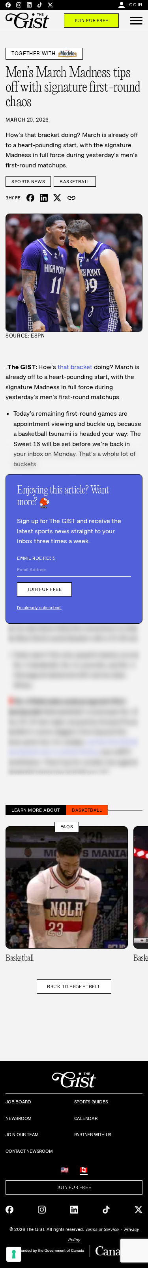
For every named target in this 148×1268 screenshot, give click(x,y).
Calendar (85, 1118)
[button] (136, 20)
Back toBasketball (74, 986)
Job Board (18, 1102)
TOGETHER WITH (33, 53)
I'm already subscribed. (39, 607)
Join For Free (91, 20)
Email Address (36, 558)
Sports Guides (91, 1102)
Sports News (28, 181)
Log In (134, 4)
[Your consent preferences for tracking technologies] (13, 1254)
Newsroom (19, 1118)
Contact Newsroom (29, 1151)
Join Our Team (22, 1134)
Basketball (75, 181)
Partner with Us (93, 1134)
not (91, 742)
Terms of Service (101, 1229)
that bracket (75, 367)
